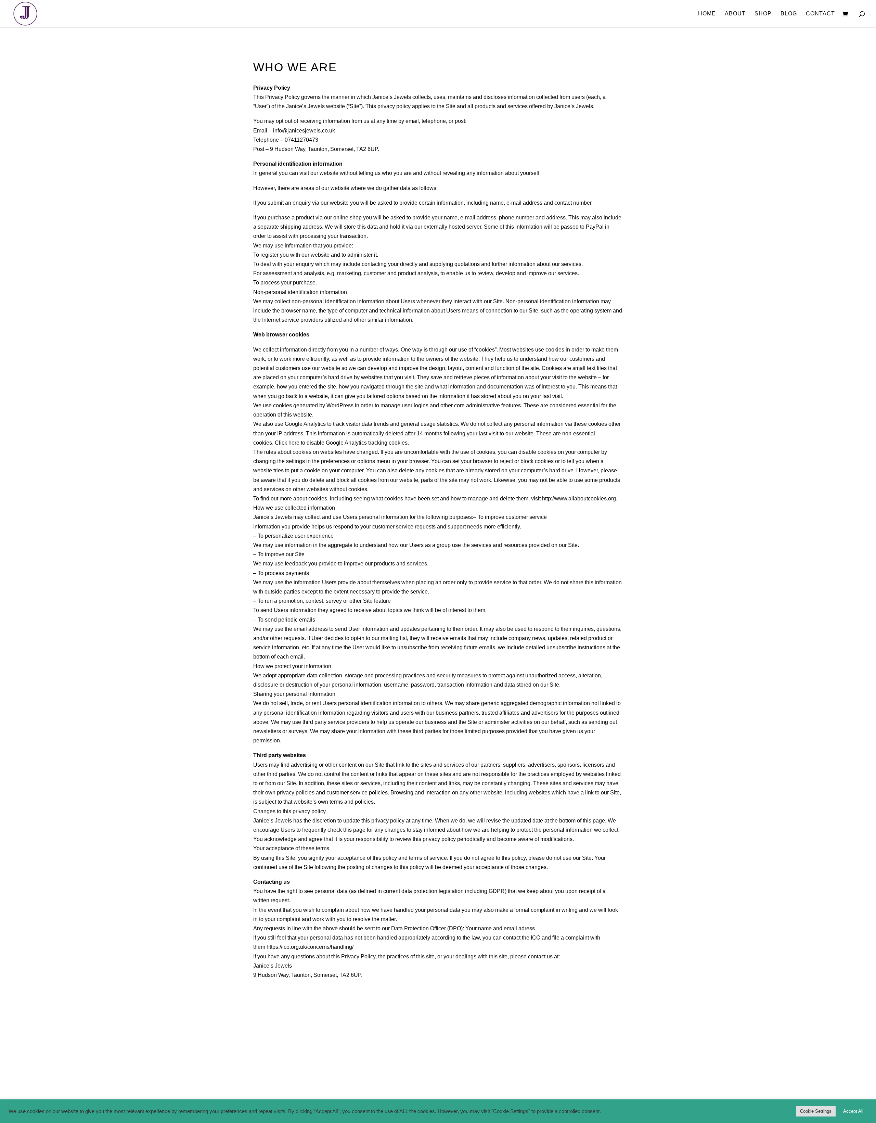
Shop (763, 13)
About (735, 13)
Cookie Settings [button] (816, 1111)
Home (707, 13)
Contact (820, 13)
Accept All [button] (853, 1111)
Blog (789, 13)
